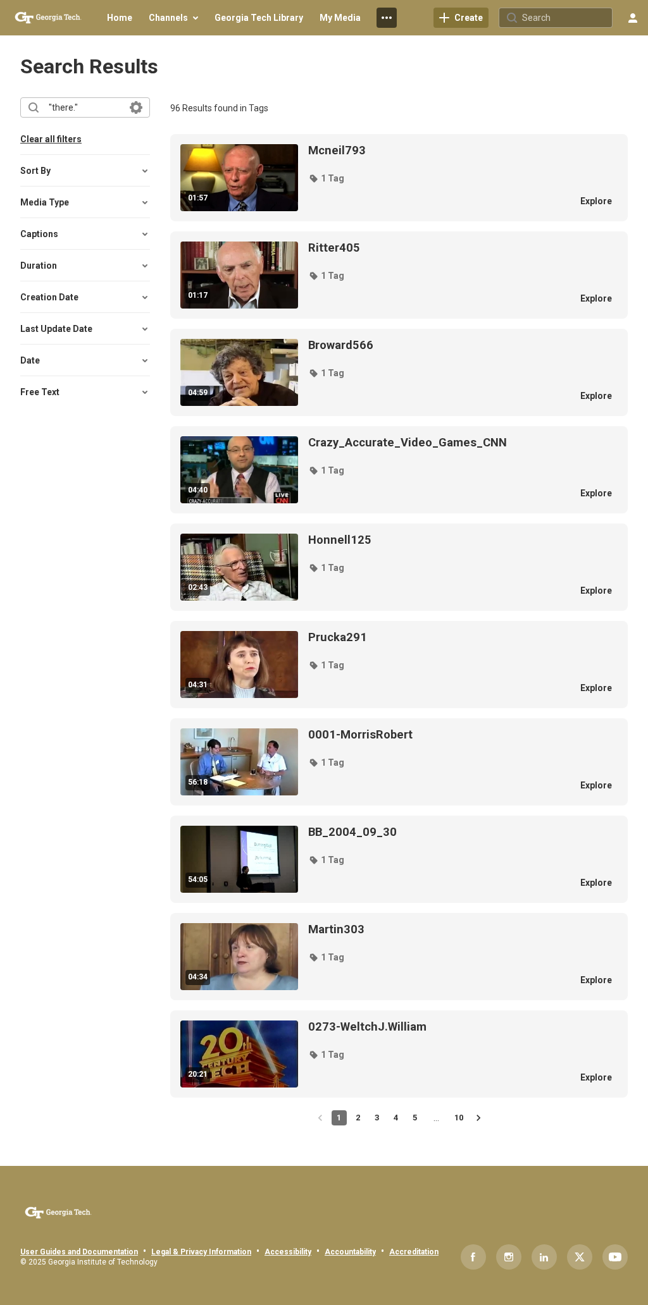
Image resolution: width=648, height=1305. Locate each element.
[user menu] (633, 18)
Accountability (350, 1251)
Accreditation (414, 1251)
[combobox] (84, 107)
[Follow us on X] (579, 1257)
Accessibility (288, 1251)
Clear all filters (51, 139)
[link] (461, 18)
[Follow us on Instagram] (508, 1257)
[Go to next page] (478, 1117)
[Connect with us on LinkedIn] (544, 1257)
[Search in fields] (136, 107)
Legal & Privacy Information (201, 1251)
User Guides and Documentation (79, 1251)
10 (458, 1117)
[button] (326, 178)
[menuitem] (119, 18)
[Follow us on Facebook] (473, 1257)
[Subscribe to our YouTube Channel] (615, 1257)
